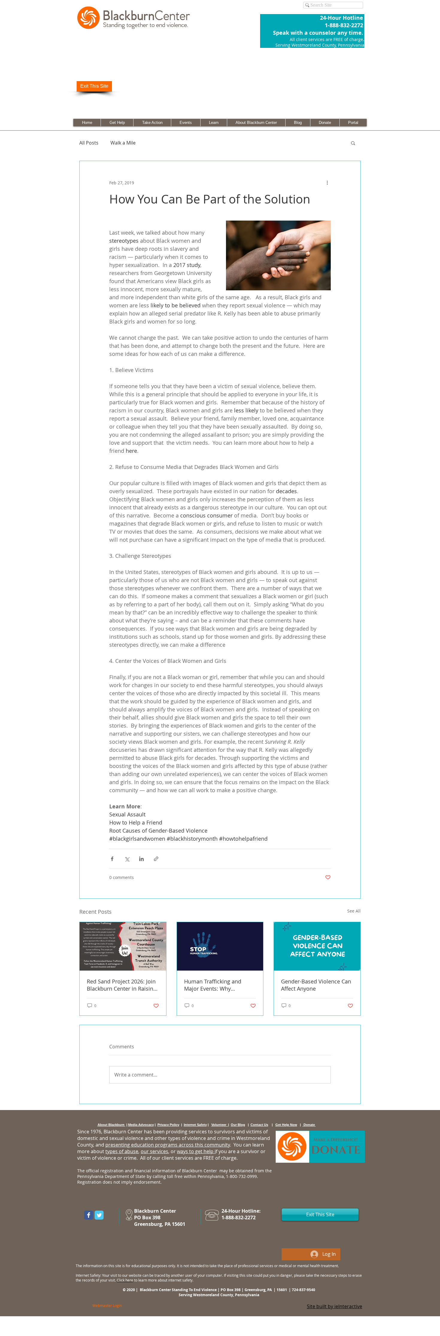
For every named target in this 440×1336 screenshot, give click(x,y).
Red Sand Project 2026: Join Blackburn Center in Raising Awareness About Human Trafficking (121, 985)
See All (354, 911)
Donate (309, 1125)
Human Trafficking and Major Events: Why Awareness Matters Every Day (215, 985)
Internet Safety (195, 1125)
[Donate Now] (320, 1147)
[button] (353, 142)
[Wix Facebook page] (88, 1215)
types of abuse (121, 1151)
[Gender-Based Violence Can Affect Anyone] (317, 946)
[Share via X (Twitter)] (127, 859)
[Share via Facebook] (112, 859)
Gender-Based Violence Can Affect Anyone (316, 985)
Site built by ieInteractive (334, 1306)
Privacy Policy (168, 1125)
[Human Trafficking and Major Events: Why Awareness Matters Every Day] (220, 946)
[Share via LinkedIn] (141, 859)
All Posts (88, 142)
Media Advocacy (141, 1125)
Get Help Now (286, 1125)
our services (154, 1151)
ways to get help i (196, 1151)
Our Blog (238, 1125)
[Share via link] (156, 859)
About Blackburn (111, 1125)
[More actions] (327, 182)
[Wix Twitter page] (99, 1215)
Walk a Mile (123, 142)
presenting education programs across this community (167, 1144)
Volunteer (219, 1125)
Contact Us (259, 1125)
